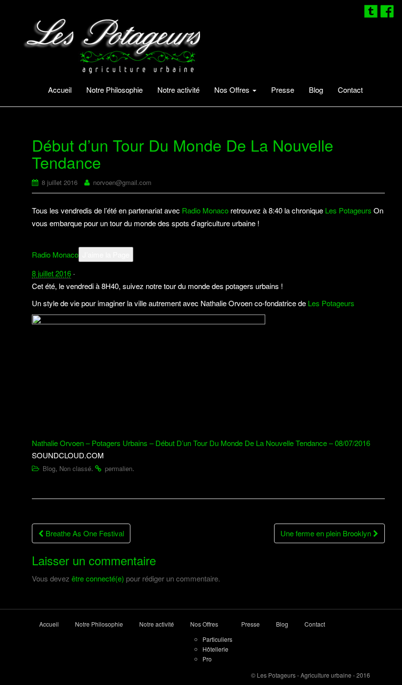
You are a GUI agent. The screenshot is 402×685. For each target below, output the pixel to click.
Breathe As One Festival (84, 533)
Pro (207, 659)
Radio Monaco (205, 210)
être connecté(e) (98, 578)
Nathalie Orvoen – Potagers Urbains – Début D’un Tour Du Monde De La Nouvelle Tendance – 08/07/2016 (201, 443)
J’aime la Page (105, 254)
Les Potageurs (348, 210)
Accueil (60, 89)
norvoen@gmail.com (122, 182)
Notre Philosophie (114, 89)
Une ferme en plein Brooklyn (326, 533)
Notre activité (178, 89)
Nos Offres (232, 89)
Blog (316, 89)
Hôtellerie (215, 649)
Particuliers (217, 639)
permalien (118, 468)
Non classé (75, 468)
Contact (350, 89)
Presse (282, 89)
